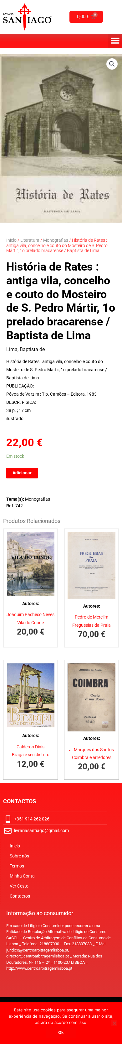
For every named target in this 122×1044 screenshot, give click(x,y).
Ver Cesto (19, 885)
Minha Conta (22, 875)
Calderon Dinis (30, 746)
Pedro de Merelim (91, 617)
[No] (114, 1023)
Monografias (55, 240)
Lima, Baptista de (25, 349)
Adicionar (22, 472)
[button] (115, 41)
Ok (61, 1032)
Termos (17, 865)
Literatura (29, 240)
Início (11, 240)
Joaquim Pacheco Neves (30, 614)
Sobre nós (19, 855)
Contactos (20, 896)
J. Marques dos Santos (91, 749)
